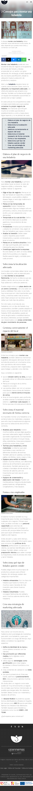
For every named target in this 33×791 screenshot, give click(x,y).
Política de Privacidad (14, 768)
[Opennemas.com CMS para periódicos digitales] (16, 751)
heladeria (4, 55)
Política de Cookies (27, 768)
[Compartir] (3, 60)
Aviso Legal (3, 768)
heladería (11, 84)
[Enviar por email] (29, 60)
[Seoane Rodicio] (6, 2)
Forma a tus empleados (17, 138)
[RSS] (22, 726)
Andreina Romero (16, 51)
